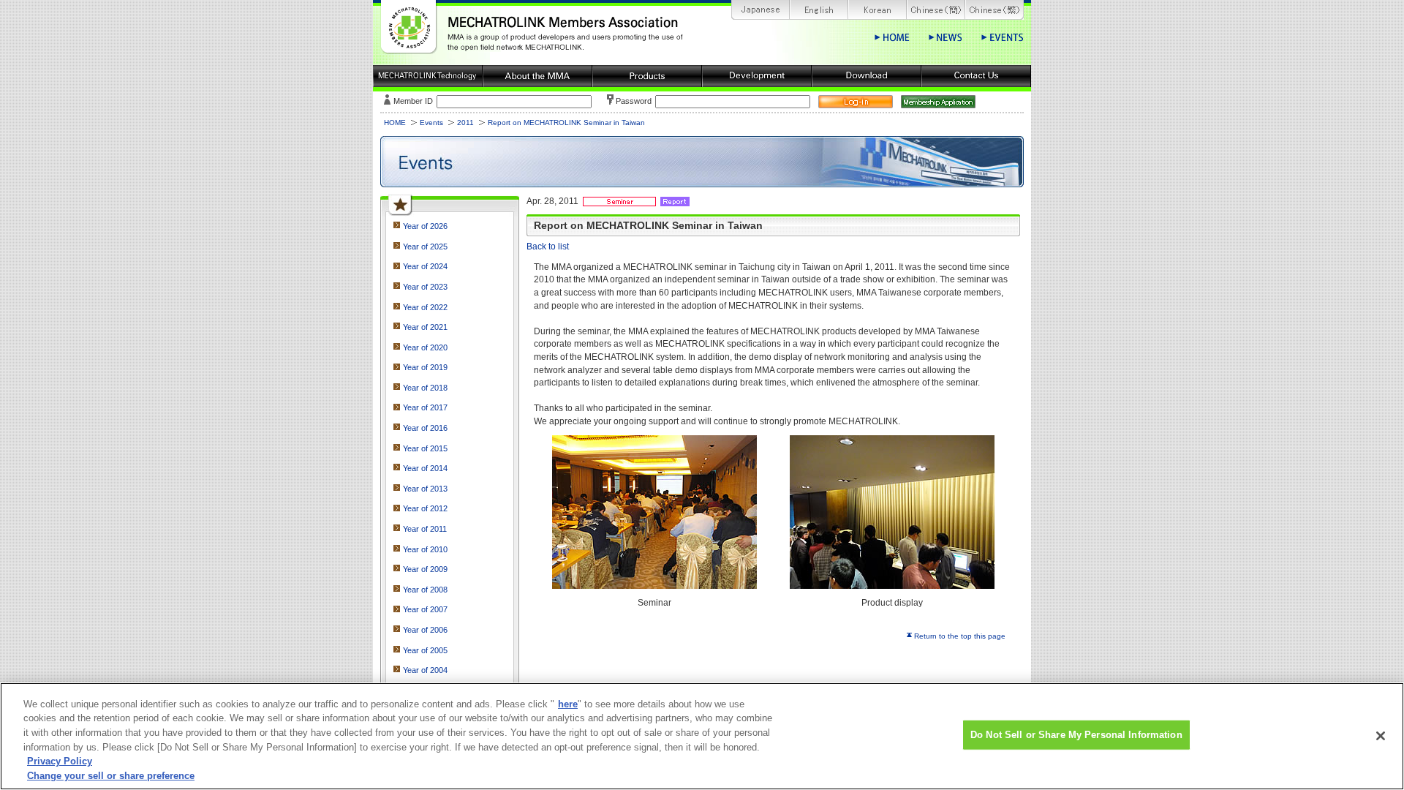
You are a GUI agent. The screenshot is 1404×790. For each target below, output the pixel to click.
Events (431, 122)
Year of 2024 (425, 266)
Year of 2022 (425, 307)
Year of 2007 (425, 609)
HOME (395, 122)
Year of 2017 (425, 407)
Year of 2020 (425, 347)
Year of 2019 (425, 367)
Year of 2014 (425, 468)
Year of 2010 (425, 549)
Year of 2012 (425, 508)
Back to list (547, 246)
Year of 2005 (425, 650)
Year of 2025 (425, 246)
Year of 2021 (425, 327)
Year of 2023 (425, 286)
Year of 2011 (425, 528)
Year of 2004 (425, 670)
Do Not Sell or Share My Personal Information (1076, 734)
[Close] (1381, 736)
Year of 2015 (425, 448)
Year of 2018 (425, 387)
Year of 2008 (425, 589)
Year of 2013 (425, 488)
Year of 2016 (425, 428)
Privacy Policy (59, 761)
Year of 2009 (425, 569)
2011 (465, 122)
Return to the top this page (959, 636)
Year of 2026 (425, 226)
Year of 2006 (425, 629)
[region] (702, 736)
